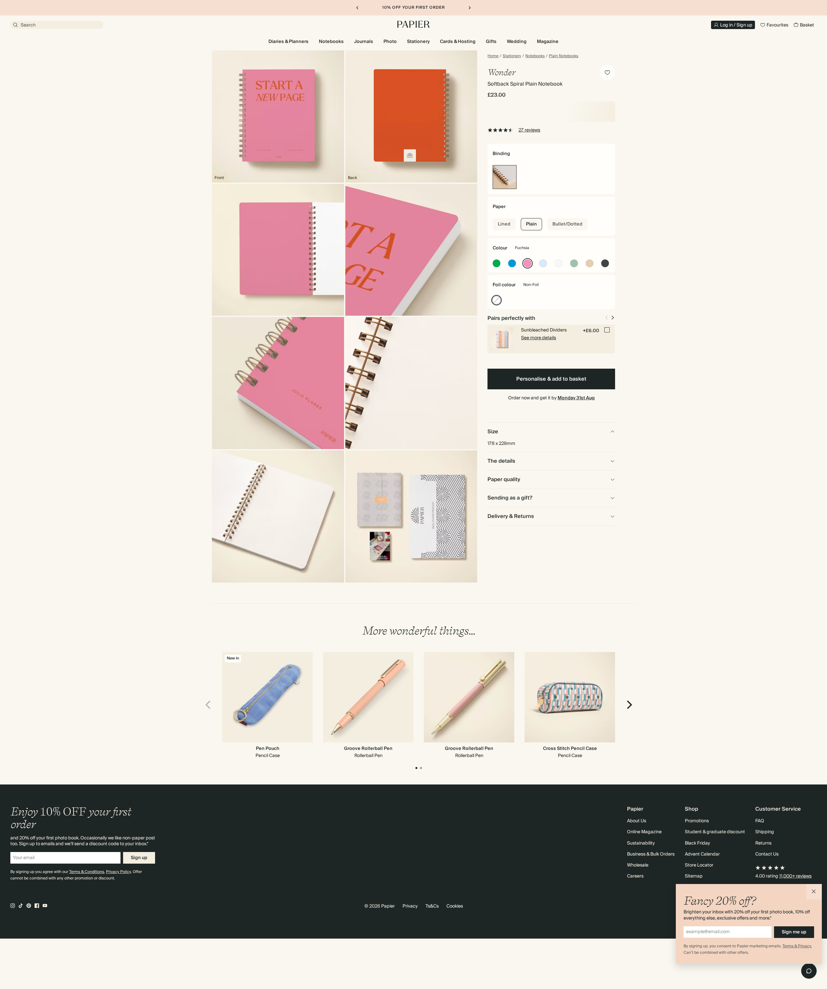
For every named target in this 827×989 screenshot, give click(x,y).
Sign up (139, 858)
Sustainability (641, 843)
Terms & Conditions (86, 871)
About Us (636, 821)
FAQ (759, 821)
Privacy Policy (118, 871)
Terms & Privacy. (797, 946)
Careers (635, 876)
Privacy (410, 906)
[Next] (629, 705)
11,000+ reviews (795, 876)
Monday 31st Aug (576, 398)
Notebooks (535, 56)
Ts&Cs (432, 906)
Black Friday (697, 843)
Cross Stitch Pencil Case (570, 748)
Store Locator (699, 865)
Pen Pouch (267, 748)
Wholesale (637, 865)
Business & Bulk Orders (651, 854)
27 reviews (529, 130)
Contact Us (767, 854)
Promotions (697, 821)
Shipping (764, 832)
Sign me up (794, 932)
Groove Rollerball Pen (368, 748)
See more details (538, 338)
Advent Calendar (702, 854)
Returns (763, 843)
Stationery (512, 56)
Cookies (454, 906)
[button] (814, 892)
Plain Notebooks (563, 56)
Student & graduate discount (715, 832)
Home (492, 56)
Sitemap (694, 876)
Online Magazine (644, 832)
